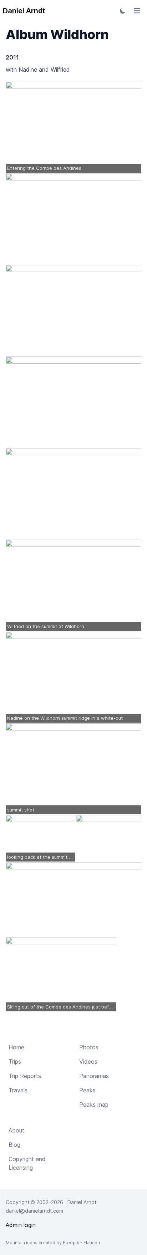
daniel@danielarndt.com (34, 1211)
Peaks (87, 1090)
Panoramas (94, 1075)
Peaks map (93, 1104)
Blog (14, 1144)
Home (16, 1047)
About (16, 1130)
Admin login (21, 1224)
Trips (15, 1061)
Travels (18, 1090)
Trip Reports (25, 1075)
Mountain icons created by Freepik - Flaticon (53, 1242)
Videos (88, 1061)
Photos (88, 1047)
